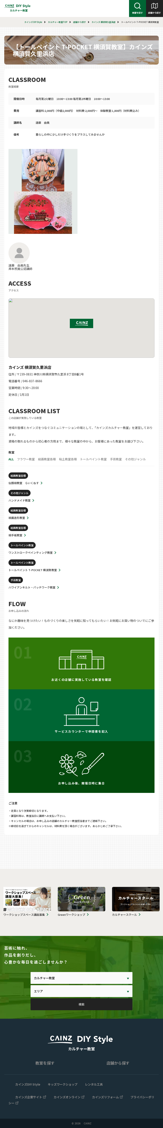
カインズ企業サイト (28, 1097)
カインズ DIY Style (33, 22)
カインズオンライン (67, 1097)
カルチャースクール (124, 915)
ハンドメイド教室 (19, 500)
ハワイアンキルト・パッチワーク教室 (31, 587)
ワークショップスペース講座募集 (24, 915)
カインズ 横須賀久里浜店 (103, 22)
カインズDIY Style (27, 1084)
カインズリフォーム (105, 1097)
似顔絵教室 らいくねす (23, 483)
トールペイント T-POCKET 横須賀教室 (32, 570)
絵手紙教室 (15, 535)
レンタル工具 (94, 1084)
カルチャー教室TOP (57, 22)
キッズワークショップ (62, 1084)
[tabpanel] (81, 191)
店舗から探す (154, 12)
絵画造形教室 (16, 518)
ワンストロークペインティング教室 (30, 553)
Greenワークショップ (71, 915)
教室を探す (137, 12)
